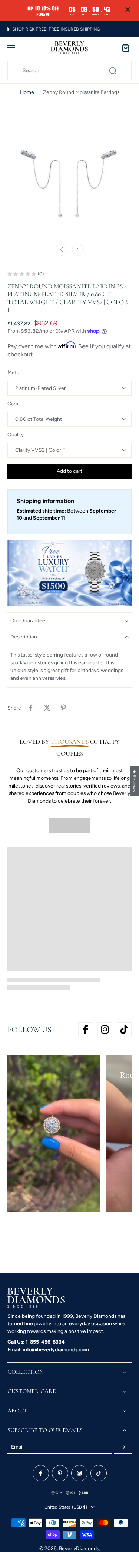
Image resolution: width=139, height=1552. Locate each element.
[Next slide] (78, 250)
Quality (15, 434)
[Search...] (112, 71)
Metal (13, 372)
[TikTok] (98, 1473)
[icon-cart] (123, 47)
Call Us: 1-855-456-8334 (36, 1342)
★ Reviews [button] (134, 781)
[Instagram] (79, 1473)
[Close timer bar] (128, 10)
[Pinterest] (60, 1473)
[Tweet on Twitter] (47, 708)
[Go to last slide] (61, 250)
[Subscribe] (123, 1447)
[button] (69, 471)
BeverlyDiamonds (79, 1548)
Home (27, 92)
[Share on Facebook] (31, 708)
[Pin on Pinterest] (63, 708)
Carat (13, 404)
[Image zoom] (69, 177)
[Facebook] (41, 1473)
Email (17, 1447)
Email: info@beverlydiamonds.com (48, 1349)
